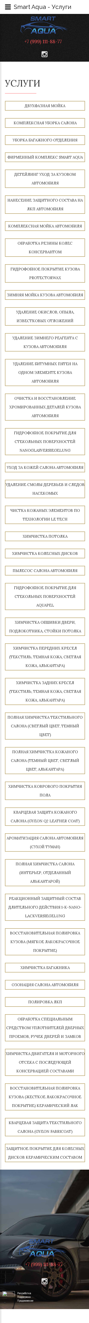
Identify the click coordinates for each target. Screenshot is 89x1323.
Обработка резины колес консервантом (45, 247)
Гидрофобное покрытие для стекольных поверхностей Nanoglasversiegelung (45, 442)
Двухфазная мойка (45, 105)
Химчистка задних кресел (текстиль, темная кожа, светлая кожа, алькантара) (45, 691)
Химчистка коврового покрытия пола (45, 790)
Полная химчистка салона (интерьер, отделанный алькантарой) (45, 873)
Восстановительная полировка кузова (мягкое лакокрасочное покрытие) (45, 942)
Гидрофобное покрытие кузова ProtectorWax (45, 273)
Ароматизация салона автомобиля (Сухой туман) (45, 842)
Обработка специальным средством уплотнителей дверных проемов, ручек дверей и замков (45, 1028)
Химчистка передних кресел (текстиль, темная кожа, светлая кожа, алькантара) (45, 657)
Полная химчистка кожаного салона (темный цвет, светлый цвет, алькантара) (45, 761)
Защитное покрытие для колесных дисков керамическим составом (45, 1153)
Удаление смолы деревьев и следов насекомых (45, 489)
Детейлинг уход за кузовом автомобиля (45, 178)
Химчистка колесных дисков (45, 553)
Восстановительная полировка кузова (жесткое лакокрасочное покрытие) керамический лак (45, 1097)
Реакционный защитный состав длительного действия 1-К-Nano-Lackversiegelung (45, 907)
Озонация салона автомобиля (45, 984)
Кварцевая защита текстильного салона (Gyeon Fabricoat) (45, 1127)
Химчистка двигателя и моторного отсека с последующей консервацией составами (45, 1062)
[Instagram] (44, 54)
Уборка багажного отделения (45, 140)
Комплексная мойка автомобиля (45, 226)
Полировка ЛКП (45, 1002)
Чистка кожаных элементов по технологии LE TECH (45, 515)
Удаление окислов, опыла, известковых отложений (45, 316)
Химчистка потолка (45, 536)
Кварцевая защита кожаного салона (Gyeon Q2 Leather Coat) (45, 816)
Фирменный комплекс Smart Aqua (45, 157)
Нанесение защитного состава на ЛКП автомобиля (45, 204)
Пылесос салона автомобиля (45, 570)
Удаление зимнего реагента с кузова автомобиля (45, 342)
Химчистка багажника (45, 967)
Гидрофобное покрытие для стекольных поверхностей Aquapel (45, 596)
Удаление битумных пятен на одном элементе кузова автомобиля (45, 372)
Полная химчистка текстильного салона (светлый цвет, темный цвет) (45, 726)
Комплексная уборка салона (45, 123)
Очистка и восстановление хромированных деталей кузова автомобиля (45, 407)
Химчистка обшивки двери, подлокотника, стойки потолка (45, 626)
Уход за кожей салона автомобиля (45, 467)
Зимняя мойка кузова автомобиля (45, 295)
